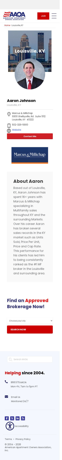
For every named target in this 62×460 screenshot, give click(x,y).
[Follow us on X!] (12, 418)
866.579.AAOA (18, 382)
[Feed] (23, 418)
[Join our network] (18, 418)
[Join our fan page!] (7, 418)
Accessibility (22, 426)
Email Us (15, 397)
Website (16, 129)
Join (43, 15)
